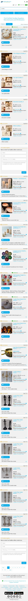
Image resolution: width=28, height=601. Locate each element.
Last (10, 570)
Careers (19, 590)
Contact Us (21, 586)
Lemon (25, 212)
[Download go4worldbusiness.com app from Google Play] (18, 593)
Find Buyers (7, 12)
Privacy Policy (8, 588)
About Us (5, 586)
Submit (23, 172)
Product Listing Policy (18, 588)
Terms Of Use (23, 587)
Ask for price (16, 351)
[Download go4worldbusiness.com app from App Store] (9, 593)
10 (5, 570)
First (3, 567)
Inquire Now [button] (6, 42)
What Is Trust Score (14, 587)
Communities (11, 586)
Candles (8, 576)
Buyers (3, 24)
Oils (24, 357)
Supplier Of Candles (17, 39)
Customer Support (11, 590)
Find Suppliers (21, 12)
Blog (17, 586)
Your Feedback (5, 587)
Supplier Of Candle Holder (18, 236)
